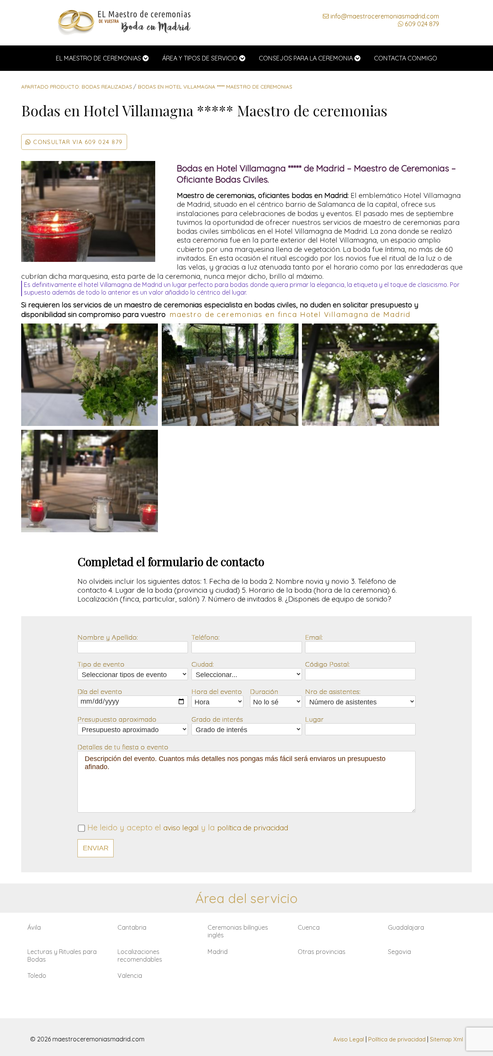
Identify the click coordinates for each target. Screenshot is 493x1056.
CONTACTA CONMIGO (405, 58)
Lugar (314, 719)
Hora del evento (216, 691)
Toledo (36, 975)
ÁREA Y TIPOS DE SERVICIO (200, 58)
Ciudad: (202, 664)
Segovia (399, 951)
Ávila (34, 927)
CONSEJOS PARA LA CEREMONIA (306, 58)
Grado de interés (217, 719)
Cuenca (309, 927)
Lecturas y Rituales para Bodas (62, 955)
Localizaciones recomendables (139, 955)
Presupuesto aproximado (116, 719)
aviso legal (181, 827)
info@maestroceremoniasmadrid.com (384, 16)
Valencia (129, 975)
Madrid (218, 951)
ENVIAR (96, 848)
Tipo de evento (100, 664)
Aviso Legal (348, 1039)
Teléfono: (205, 637)
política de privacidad (252, 827)
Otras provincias (321, 951)
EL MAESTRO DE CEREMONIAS (98, 58)
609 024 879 (421, 24)
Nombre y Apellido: (107, 637)
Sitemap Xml (446, 1039)
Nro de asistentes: (333, 691)
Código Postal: (327, 664)
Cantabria (131, 927)
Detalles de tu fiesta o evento (122, 747)
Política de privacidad (397, 1039)
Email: (314, 637)
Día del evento (99, 691)
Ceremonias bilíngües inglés (238, 931)
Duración (264, 691)
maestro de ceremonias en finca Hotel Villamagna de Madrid (290, 314)
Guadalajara (406, 927)
